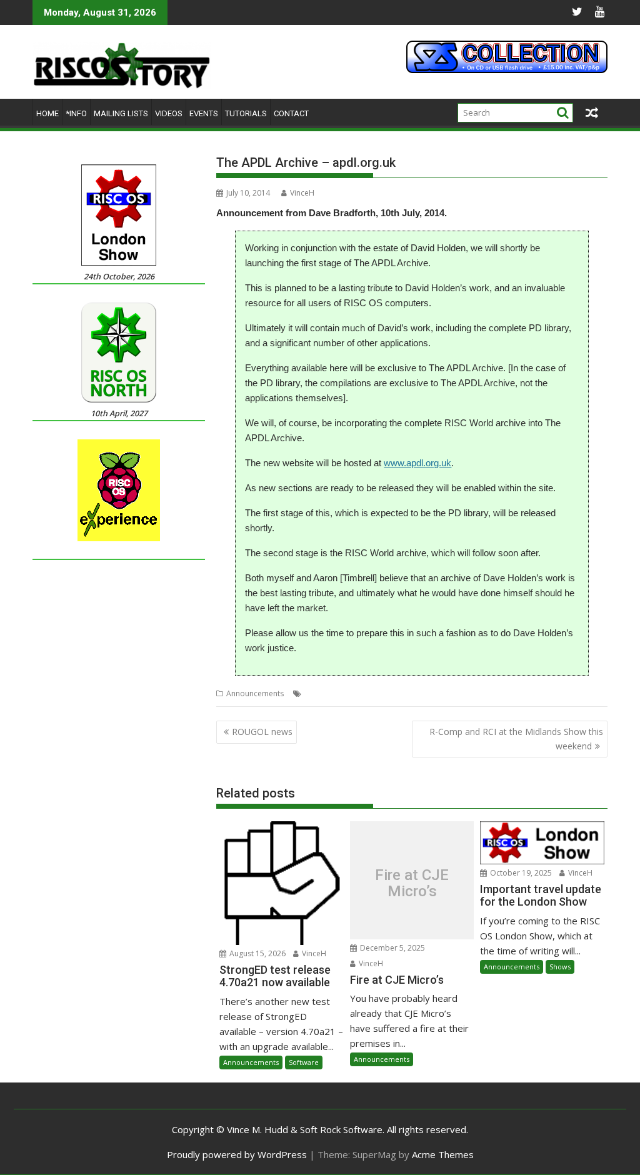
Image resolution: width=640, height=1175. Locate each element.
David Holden (525, 693)
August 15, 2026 (257, 953)
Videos (168, 113)
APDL (371, 693)
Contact (291, 113)
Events (203, 113)
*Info (76, 113)
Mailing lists (121, 113)
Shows (560, 966)
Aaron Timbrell (331, 693)
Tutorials (246, 113)
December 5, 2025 (391, 947)
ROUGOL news (262, 732)
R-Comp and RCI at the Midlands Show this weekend (516, 738)
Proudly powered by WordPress (237, 1154)
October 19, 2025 (520, 873)
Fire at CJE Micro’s (412, 883)
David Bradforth (467, 693)
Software (304, 1062)
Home (47, 113)
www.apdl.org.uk (417, 463)
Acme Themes (443, 1154)
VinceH (302, 193)
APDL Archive (409, 693)
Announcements (255, 693)
